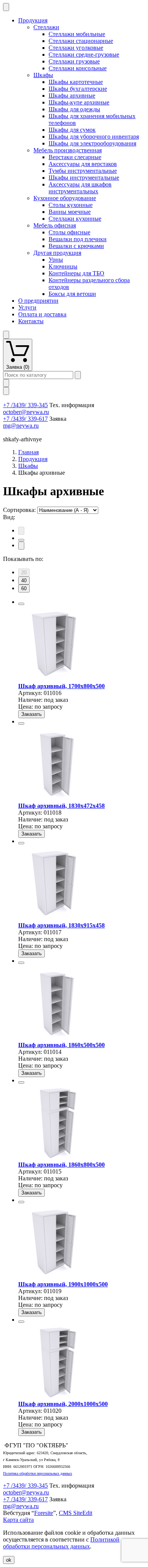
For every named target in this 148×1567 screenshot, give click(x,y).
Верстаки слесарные (75, 157)
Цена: (25, 706)
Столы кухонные (71, 205)
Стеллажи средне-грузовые (84, 54)
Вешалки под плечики (78, 239)
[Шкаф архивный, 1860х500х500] (56, 1038)
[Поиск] (78, 375)
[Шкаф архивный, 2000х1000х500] (56, 1397)
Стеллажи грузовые (74, 61)
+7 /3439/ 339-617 (25, 418)
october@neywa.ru (26, 412)
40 (24, 580)
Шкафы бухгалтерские (78, 88)
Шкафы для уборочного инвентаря (94, 136)
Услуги (27, 307)
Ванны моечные (70, 212)
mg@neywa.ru (21, 425)
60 (24, 588)
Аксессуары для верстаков (83, 164)
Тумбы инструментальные (83, 170)
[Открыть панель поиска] (6, 391)
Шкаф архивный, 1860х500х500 (61, 1045)
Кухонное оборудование (64, 198)
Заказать (31, 714)
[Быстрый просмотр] (21, 604)
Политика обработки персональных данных (37, 1473)
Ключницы (63, 266)
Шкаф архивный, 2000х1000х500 (63, 1404)
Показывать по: (23, 559)
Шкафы (43, 75)
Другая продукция (57, 253)
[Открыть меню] (6, 7)
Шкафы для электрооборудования (92, 143)
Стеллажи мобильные (77, 34)
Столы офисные (69, 232)
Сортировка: (19, 510)
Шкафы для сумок (72, 129)
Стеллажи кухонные (75, 218)
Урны (56, 259)
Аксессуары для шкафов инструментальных (80, 187)
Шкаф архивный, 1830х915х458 (61, 925)
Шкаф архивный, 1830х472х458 (61, 805)
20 (24, 572)
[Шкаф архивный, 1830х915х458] (56, 918)
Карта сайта (18, 1519)
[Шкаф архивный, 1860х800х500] (56, 1158)
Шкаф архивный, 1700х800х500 (61, 686)
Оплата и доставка (42, 314)
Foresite (43, 1513)
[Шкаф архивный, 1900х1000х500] (56, 1277)
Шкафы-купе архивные (79, 102)
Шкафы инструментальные (84, 177)
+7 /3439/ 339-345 (25, 405)
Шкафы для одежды (74, 109)
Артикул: (30, 693)
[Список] (21, 546)
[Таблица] (21, 540)
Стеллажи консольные (78, 68)
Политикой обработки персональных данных (61, 1543)
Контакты (31, 321)
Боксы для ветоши (72, 294)
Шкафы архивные (72, 95)
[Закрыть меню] (6, 335)
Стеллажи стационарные (81, 41)
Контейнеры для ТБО (76, 273)
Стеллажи (46, 27)
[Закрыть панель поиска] (6, 383)
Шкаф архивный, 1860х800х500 (61, 1164)
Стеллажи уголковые (76, 47)
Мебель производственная (67, 150)
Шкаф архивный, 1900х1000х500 (63, 1284)
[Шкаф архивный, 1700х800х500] (56, 679)
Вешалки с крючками (76, 246)
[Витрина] (21, 531)
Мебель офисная (54, 225)
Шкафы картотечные (76, 82)
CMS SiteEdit (75, 1513)
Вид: (9, 517)
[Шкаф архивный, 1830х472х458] (56, 799)
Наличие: (30, 700)
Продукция (32, 20)
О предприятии (38, 300)
